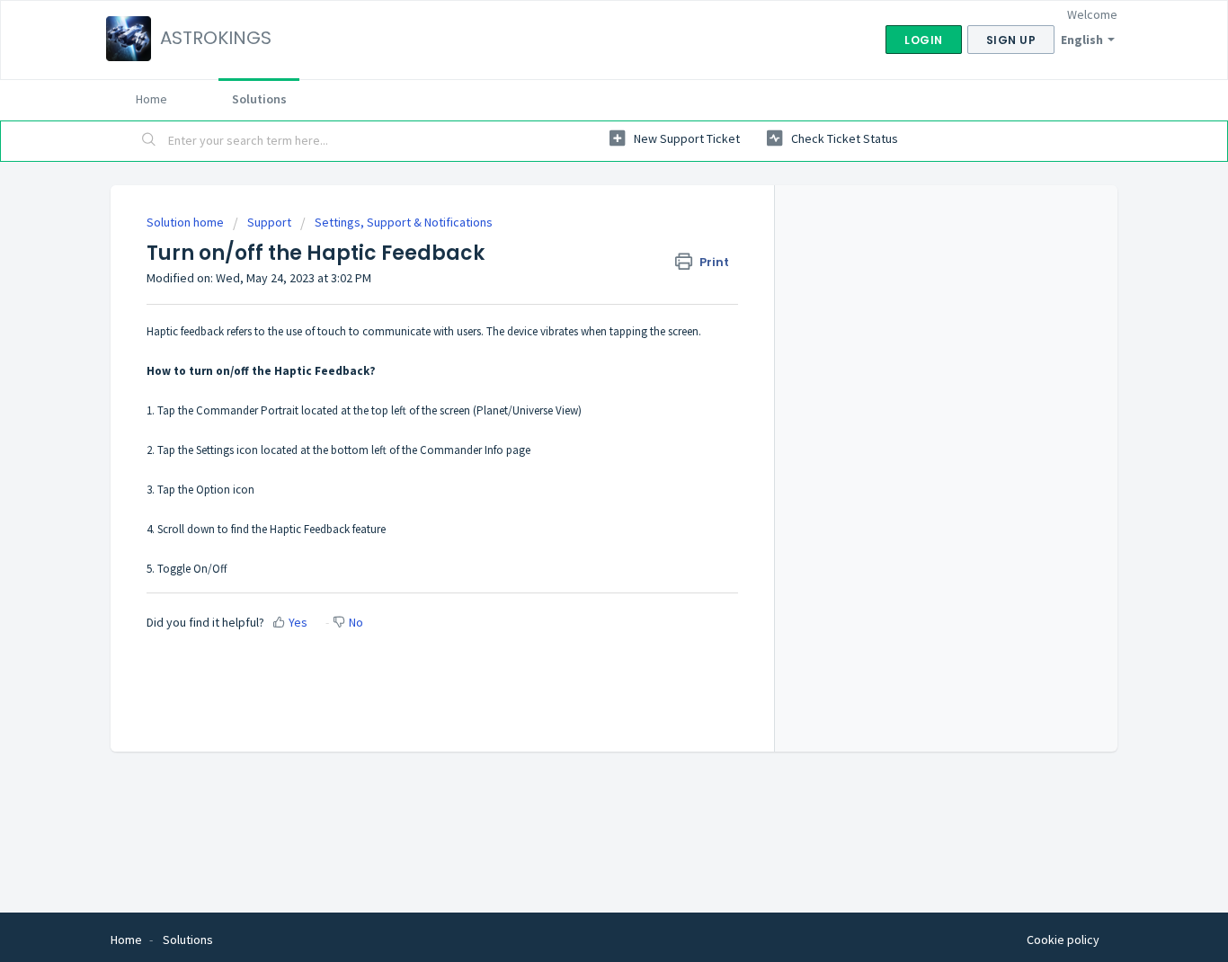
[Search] (149, 141)
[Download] (580, 243)
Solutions (259, 99)
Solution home (187, 222)
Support (269, 222)
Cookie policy (1063, 939)
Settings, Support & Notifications (404, 222)
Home (151, 99)
